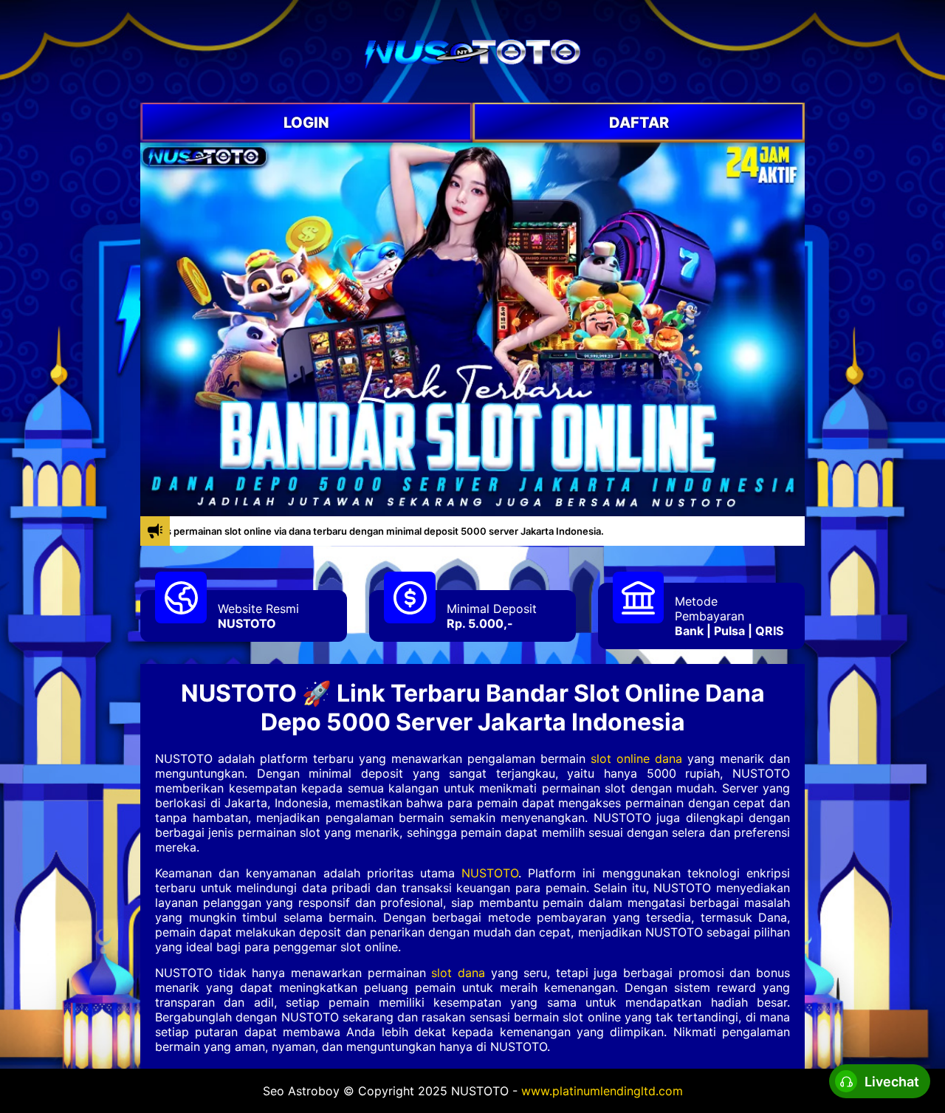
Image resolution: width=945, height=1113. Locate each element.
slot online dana (636, 758)
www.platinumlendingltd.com (602, 1090)
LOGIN (306, 122)
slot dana (458, 972)
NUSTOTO (247, 623)
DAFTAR (639, 122)
